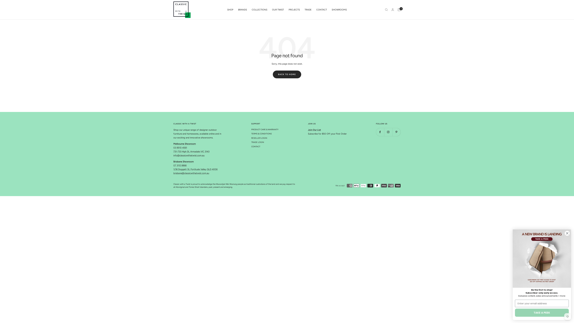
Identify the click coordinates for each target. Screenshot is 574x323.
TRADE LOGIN (257, 142)
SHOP (230, 9)
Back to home (287, 74)
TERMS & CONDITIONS (261, 134)
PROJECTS (294, 9)
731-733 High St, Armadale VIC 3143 (191, 151)
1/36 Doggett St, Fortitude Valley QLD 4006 (195, 169)
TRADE (308, 9)
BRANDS (242, 9)
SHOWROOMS (339, 9)
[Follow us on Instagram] (388, 132)
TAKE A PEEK (542, 312)
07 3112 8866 (180, 165)
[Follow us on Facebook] (380, 132)
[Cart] (399, 9)
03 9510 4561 (180, 147)
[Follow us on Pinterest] (396, 132)
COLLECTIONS (259, 9)
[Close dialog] (567, 233)
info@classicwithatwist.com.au (188, 155)
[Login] (392, 9)
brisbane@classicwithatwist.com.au (191, 173)
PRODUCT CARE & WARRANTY (264, 129)
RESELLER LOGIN (259, 138)
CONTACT (321, 9)
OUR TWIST (278, 9)
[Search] (386, 9)
